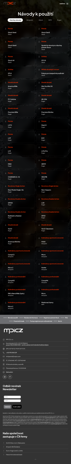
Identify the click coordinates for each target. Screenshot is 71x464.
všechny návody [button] (15, 20)
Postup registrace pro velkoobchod (41, 321)
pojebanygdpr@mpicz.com (51, 417)
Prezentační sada (19, 321)
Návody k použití (13, 317)
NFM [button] (50, 20)
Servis (60, 321)
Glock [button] (41, 20)
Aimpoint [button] (30, 20)
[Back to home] (10, 4)
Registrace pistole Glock (51, 317)
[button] (64, 3)
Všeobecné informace (31, 317)
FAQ (66, 317)
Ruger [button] (59, 20)
